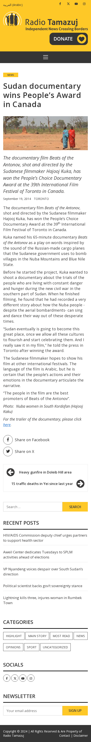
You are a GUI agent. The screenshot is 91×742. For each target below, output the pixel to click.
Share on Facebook (32, 439)
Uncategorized (55, 647)
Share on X (24, 451)
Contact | (66, 736)
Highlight (14, 636)
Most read (61, 636)
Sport (32, 647)
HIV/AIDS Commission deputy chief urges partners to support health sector (45, 538)
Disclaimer (80, 736)
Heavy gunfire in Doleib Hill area (45, 472)
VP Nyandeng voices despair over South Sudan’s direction (43, 572)
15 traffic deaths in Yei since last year (42, 483)
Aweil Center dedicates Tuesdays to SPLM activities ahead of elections (38, 555)
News (10, 74)
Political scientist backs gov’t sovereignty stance (42, 585)
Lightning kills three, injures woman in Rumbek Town (42, 600)
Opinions (13, 647)
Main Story (37, 636)
